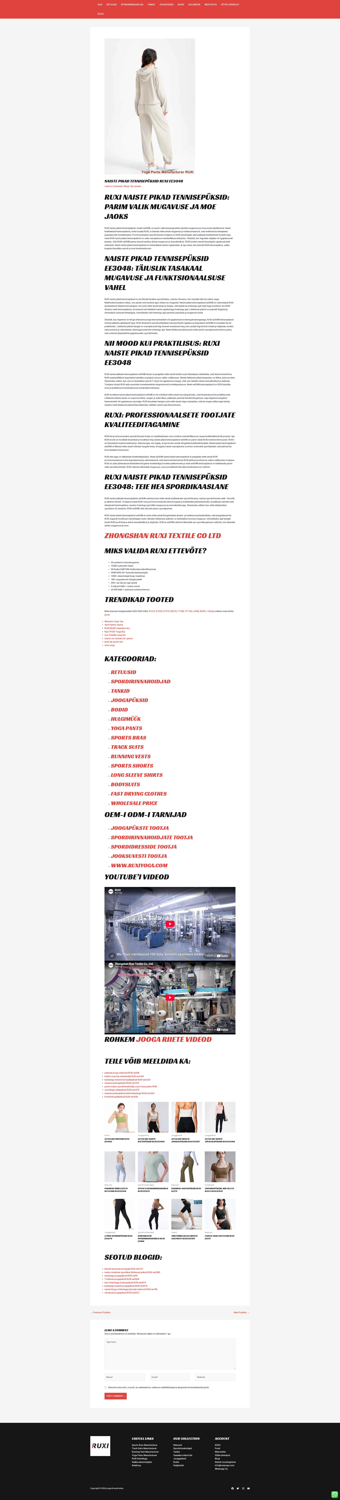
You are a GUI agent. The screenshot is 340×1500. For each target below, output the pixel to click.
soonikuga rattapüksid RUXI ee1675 (122, 1090)
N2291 (203, 611)
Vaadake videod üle (182, 1455)
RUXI (100, 4)
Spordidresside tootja (144, 846)
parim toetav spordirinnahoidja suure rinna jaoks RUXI (131, 1086)
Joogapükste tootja (140, 827)
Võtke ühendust (230, 4)
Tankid (151, 4)
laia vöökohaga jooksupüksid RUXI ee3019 (125, 1282)
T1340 (181, 611)
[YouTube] (248, 1488)
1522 (209, 611)
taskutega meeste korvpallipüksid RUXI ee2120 (127, 1080)
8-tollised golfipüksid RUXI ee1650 (121, 1097)
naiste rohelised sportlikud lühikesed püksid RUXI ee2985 (132, 1272)
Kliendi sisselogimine (225, 1462)
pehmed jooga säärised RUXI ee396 (122, 1073)
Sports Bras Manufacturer (144, 1445)
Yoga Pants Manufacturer (144, 1455)
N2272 (173, 611)
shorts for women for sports (119, 638)
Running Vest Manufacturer (145, 1452)
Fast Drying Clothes (139, 793)
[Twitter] (238, 1488)
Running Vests (131, 756)
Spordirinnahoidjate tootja (152, 837)
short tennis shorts (114, 625)
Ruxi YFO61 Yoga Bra (115, 631)
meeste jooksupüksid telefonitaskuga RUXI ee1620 (129, 1093)
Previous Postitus (100, 1312)
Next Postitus (241, 1312)
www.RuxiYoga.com (139, 865)
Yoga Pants (126, 728)
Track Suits (127, 746)
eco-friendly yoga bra (115, 635)
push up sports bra (114, 642)
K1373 (166, 611)
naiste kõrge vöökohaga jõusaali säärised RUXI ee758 (131, 1289)
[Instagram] (243, 1488)
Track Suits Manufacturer (144, 1448)
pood (107, 614)
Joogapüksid (166, 4)
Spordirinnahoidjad (132, 4)
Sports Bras (128, 737)
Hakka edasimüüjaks (142, 1462)
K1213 (152, 611)
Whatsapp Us (221, 1469)
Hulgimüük (194, 4)
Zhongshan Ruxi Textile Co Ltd (163, 535)
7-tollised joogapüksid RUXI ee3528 (122, 1279)
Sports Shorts (132, 765)
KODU (218, 1445)
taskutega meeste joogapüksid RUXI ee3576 (126, 1286)
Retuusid (112, 4)
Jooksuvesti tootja (139, 855)
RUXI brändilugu (139, 1458)
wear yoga (110, 645)
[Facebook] (232, 1488)
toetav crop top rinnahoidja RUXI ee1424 (124, 1076)
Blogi (101, 14)
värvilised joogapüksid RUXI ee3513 (122, 1292)
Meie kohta (211, 4)
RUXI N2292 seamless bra (117, 628)
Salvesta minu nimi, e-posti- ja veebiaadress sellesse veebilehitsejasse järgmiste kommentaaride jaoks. (158, 1387)
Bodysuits (125, 784)
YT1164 (188, 611)
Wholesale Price (134, 803)
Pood (217, 1448)
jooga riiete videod (174, 1039)
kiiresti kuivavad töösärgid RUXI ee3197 (124, 1269)
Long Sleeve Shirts (137, 774)
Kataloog (136, 1465)
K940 (196, 611)
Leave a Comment (113, 186)
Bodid (181, 4)
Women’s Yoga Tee (114, 621)
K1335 (159, 611)
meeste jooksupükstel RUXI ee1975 (122, 1083)
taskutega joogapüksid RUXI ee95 (121, 1275)
